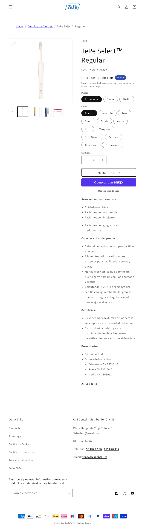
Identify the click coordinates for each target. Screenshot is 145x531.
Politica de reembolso (21, 452)
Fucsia (104, 121)
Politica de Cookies (20, 444)
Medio (126, 99)
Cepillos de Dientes (40, 26)
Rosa (124, 113)
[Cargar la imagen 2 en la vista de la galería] (35, 112)
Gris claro (91, 145)
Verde (120, 121)
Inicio (19, 26)
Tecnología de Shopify (82, 523)
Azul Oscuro (92, 137)
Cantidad (86, 152)
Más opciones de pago (108, 190)
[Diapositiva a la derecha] (68, 111)
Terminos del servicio (21, 460)
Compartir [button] (91, 383)
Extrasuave (91, 99)
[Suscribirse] (68, 493)
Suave (110, 99)
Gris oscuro (113, 145)
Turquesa (105, 129)
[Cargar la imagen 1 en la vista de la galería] (23, 112)
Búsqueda (14, 428)
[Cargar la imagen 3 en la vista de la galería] (46, 112)
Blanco (89, 113)
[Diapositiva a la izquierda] (13, 111)
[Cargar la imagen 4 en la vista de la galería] (58, 112)
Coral (88, 121)
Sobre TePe (15, 468)
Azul (87, 129)
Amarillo (107, 113)
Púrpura (113, 137)
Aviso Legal (15, 436)
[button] (10, 7)
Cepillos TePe (66, 523)
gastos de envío (112, 83)
